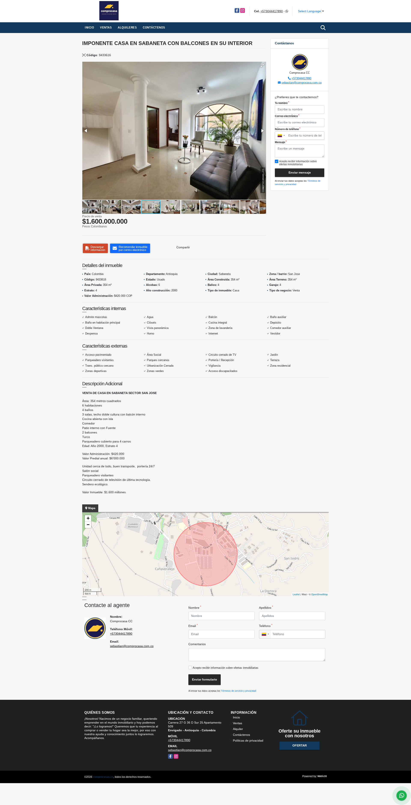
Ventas (106, 27)
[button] (262, 65)
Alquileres (127, 27)
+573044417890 (272, 11)
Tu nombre (282, 103)
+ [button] (88, 518)
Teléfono (265, 626)
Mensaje (281, 142)
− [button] (88, 524)
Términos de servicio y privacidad (238, 691)
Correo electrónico (287, 116)
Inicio (89, 27)
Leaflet (296, 594)
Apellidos (266, 607)
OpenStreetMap (319, 594)
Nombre (194, 607)
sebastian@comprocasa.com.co (301, 82)
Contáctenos (154, 27)
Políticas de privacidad (248, 740)
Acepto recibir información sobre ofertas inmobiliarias (225, 667)
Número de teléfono (287, 129)
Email (193, 626)
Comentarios (197, 644)
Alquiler (238, 729)
